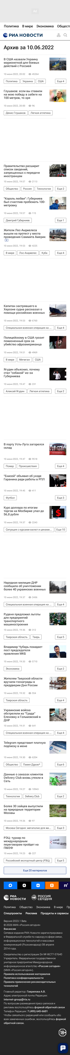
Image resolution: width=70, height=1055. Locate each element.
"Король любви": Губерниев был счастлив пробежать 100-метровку (24, 202)
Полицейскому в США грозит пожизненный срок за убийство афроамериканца (24, 341)
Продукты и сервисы (55, 913)
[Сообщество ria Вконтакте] (38, 885)
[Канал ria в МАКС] (10, 885)
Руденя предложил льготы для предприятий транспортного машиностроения (22, 619)
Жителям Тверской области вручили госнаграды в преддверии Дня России (23, 682)
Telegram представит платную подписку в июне (25, 744)
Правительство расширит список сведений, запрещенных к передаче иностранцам (22, 171)
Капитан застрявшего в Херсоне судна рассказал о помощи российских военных (24, 309)
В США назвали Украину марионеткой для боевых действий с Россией (21, 63)
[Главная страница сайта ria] (22, 35)
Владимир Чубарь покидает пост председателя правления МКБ (23, 650)
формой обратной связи (49, 1007)
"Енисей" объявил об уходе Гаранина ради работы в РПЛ (24, 477)
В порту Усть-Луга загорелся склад (24, 446)
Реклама (31, 913)
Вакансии (10, 928)
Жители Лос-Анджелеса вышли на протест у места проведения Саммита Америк (25, 234)
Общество (25, 907)
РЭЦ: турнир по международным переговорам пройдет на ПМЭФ (21, 843)
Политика (10, 907)
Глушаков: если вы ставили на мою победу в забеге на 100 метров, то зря (23, 94)
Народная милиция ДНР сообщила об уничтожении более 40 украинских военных (25, 586)
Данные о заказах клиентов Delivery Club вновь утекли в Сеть (23, 778)
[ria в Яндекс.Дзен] (24, 885)
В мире (58, 907)
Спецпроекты (13, 913)
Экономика (43, 907)
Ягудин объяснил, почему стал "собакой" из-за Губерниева (22, 373)
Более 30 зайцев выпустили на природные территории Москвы (23, 810)
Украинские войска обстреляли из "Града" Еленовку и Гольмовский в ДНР (22, 715)
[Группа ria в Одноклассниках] (52, 885)
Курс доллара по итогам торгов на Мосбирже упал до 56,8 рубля (24, 511)
